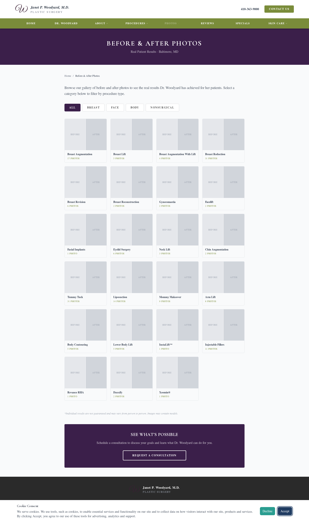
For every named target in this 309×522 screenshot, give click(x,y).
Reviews (207, 23)
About (100, 23)
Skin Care (277, 23)
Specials (243, 23)
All (72, 107)
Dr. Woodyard (66, 23)
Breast (93, 107)
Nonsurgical (162, 107)
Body (135, 107)
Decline (267, 511)
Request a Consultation (154, 455)
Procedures (135, 23)
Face (115, 107)
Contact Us (279, 9)
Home (30, 23)
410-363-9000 (250, 9)
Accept (284, 511)
